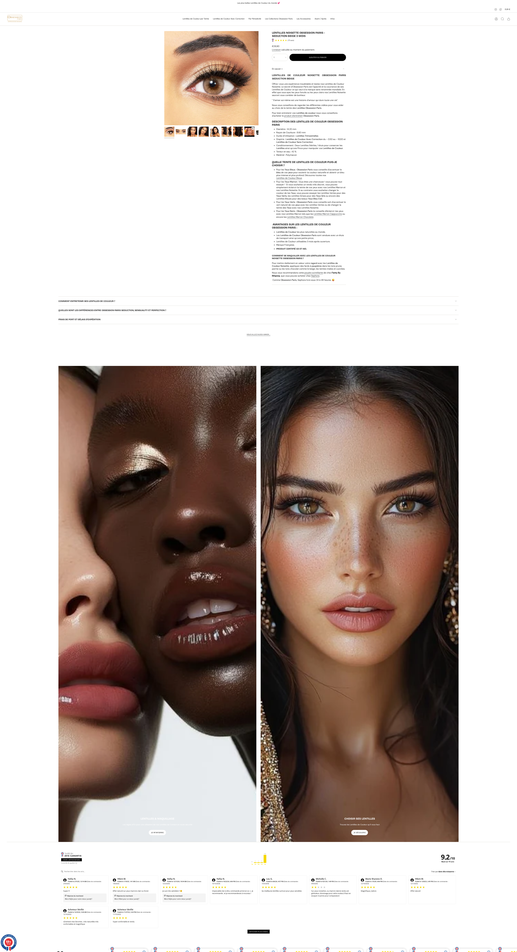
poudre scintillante (313, 272)
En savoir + (277, 68)
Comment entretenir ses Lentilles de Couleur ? (86, 301)
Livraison (276, 49)
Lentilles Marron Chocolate (300, 217)
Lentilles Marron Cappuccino (328, 213)
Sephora (315, 275)
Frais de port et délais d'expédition (79, 319)
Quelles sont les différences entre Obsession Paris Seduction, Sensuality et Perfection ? (112, 310)
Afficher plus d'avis (258, 932)
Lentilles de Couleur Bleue (289, 178)
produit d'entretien (293, 115)
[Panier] (509, 19)
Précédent (164, 78)
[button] (196, 19)
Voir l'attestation (71, 860)
